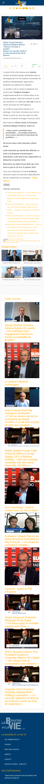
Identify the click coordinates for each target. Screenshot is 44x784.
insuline (16, 239)
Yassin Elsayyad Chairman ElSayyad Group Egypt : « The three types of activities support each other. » (22, 620)
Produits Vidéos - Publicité (15, 762)
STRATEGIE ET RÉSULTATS (16, 237)
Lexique (8, 742)
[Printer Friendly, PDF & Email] (6, 183)
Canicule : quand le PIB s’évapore (18, 588)
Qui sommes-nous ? (12, 737)
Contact (8, 757)
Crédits (8, 752)
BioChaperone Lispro (28, 239)
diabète (8, 239)
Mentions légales (12, 747)
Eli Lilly (12, 239)
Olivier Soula (15, 240)
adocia (20, 239)
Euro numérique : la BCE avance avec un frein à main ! (22, 507)
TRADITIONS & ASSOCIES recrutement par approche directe (21, 775)
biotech (35, 239)
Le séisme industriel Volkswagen (16, 381)
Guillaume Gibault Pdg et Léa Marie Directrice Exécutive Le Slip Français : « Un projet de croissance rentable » (22, 539)
